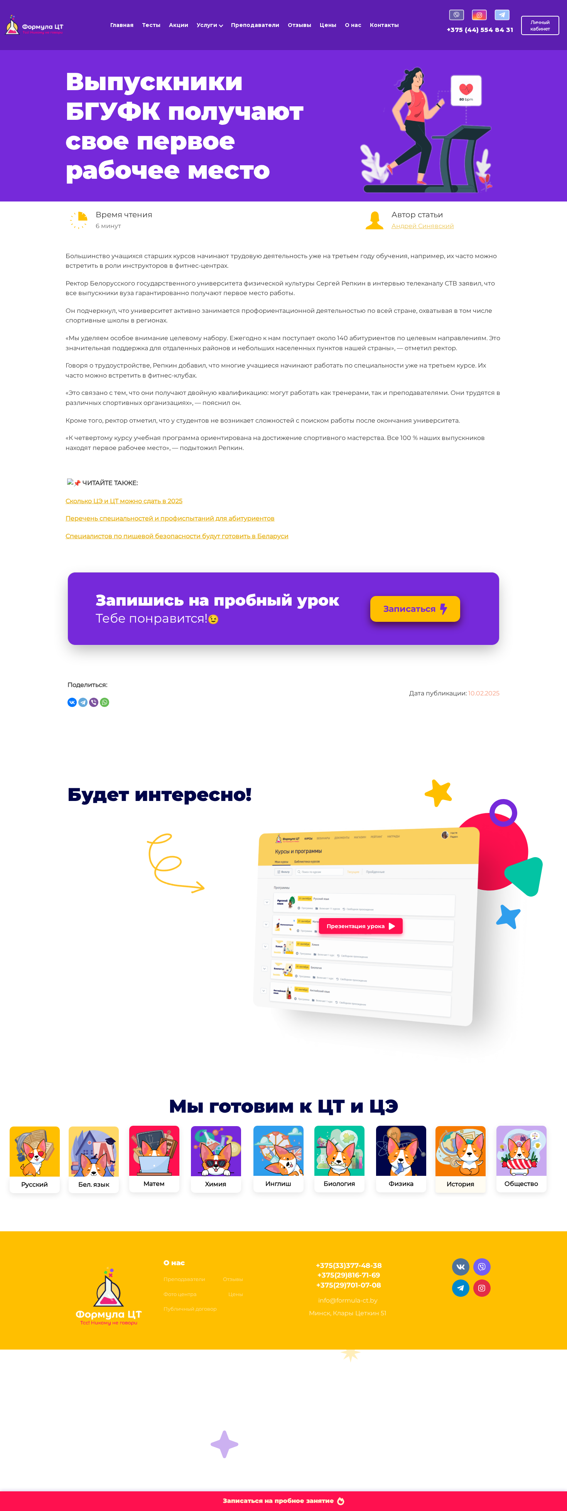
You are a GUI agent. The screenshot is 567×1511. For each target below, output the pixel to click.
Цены (328, 25)
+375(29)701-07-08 (348, 1285)
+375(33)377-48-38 (349, 1265)
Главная (121, 25)
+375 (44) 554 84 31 (480, 30)
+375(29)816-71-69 (348, 1275)
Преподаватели (255, 25)
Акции (178, 25)
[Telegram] (83, 702)
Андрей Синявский (423, 226)
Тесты (151, 25)
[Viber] (93, 702)
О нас (353, 25)
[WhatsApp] (104, 702)
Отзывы (299, 25)
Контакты (384, 25)
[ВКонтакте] (72, 702)
